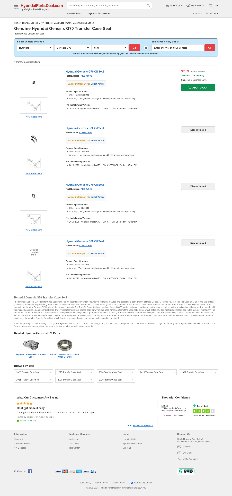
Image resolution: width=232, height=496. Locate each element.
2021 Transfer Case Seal (27, 380)
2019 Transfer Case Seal (110, 380)
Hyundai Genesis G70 (32, 23)
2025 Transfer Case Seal (69, 372)
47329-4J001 (85, 132)
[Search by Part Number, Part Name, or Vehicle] (148, 5)
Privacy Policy (118, 483)
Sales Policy (85, 483)
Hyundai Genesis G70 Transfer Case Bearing (65, 355)
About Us (18, 439)
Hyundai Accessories (99, 13)
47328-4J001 (85, 189)
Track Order (73, 443)
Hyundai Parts (74, 13)
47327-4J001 (85, 245)
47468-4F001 (85, 76)
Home (17, 23)
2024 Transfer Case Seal (110, 372)
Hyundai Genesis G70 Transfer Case (31, 355)
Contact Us (196, 13)
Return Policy (101, 483)
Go (134, 47)
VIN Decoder (20, 448)
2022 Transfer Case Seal (192, 372)
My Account (73, 439)
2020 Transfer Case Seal (69, 380)
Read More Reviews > (143, 425)
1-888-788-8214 (190, 459)
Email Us (187, 447)
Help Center (212, 13)
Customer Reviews (23, 443)
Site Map (127, 448)
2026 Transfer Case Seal (27, 372)
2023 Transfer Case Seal (151, 372)
